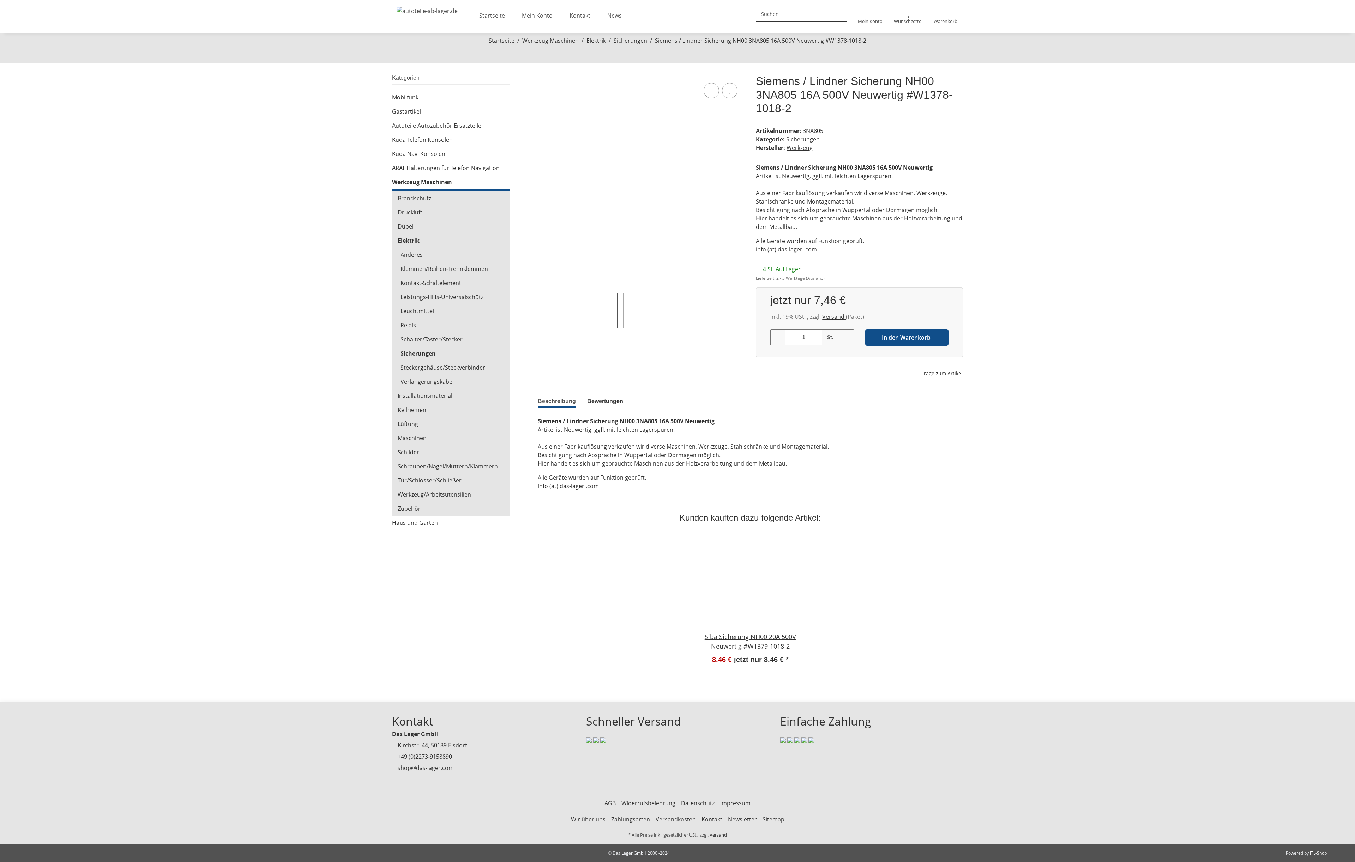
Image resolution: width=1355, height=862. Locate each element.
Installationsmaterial (425, 396)
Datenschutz (698, 803)
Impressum (735, 803)
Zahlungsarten (630, 819)
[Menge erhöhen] (846, 337)
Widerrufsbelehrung (648, 803)
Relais (408, 325)
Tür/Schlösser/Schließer (430, 480)
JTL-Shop (1318, 853)
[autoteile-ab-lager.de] (427, 9)
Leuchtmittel (417, 311)
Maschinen (412, 438)
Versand (834, 317)
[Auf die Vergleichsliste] (711, 90)
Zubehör (409, 508)
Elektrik (409, 240)
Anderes (412, 255)
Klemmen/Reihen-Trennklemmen (444, 269)
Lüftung (408, 424)
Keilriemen (412, 410)
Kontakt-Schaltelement (431, 283)
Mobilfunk (405, 97)
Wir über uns (588, 819)
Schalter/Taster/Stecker (432, 339)
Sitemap (773, 819)
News (614, 15)
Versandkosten (676, 819)
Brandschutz (414, 198)
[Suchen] (838, 14)
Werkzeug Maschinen (422, 182)
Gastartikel (406, 111)
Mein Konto (537, 15)
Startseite (492, 15)
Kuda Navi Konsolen (418, 154)
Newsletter (742, 819)
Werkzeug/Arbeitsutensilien (434, 494)
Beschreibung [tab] (557, 401)
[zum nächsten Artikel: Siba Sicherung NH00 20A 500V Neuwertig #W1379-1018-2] (685, 55)
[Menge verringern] (778, 337)
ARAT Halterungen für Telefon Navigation (446, 168)
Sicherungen (803, 139)
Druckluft (410, 212)
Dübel (406, 226)
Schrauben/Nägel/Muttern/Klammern (448, 466)
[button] (870, 16)
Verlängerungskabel (427, 382)
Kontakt (580, 15)
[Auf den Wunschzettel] (729, 90)
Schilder (408, 452)
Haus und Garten (415, 523)
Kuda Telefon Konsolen (422, 140)
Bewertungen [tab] (605, 401)
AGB (610, 803)
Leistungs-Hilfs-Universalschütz (442, 297)
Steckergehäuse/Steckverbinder (443, 367)
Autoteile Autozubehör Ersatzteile (436, 125)
